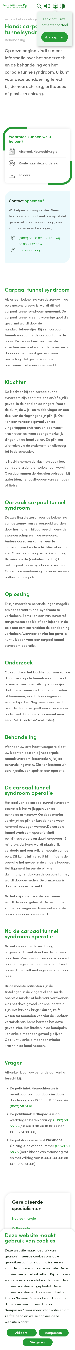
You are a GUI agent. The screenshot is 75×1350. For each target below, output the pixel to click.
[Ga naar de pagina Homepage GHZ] (15, 6)
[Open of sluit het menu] (69, 6)
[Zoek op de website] (39, 6)
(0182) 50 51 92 (21, 1106)
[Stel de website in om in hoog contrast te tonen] (62, 6)
